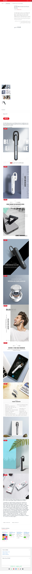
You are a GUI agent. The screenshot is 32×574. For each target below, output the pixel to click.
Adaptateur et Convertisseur (4, 532)
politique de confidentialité (5, 554)
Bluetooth (16, 522)
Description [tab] (3, 109)
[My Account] (29, 0)
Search (27, 0)
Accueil (2, 3)
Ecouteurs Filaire (8, 3)
